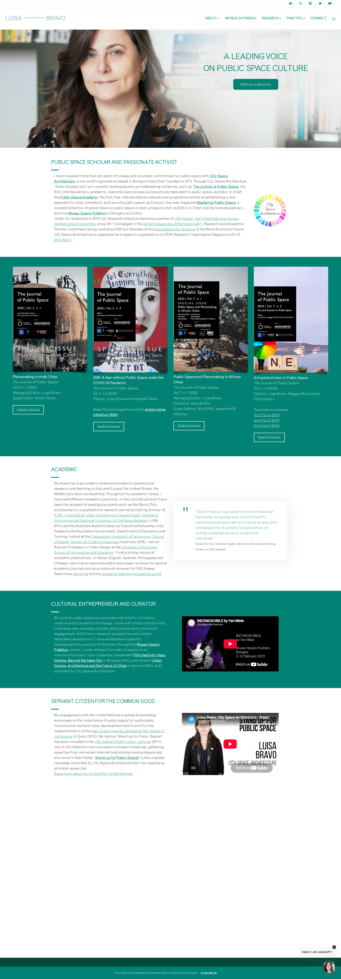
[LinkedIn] (310, 4)
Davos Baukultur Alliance (174, 229)
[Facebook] (290, 4)
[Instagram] (300, 4)
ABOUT (211, 18)
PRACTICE (294, 18)
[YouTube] (330, 4)
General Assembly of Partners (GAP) (172, 224)
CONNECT (318, 18)
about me (80, 574)
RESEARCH (270, 18)
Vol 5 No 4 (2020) (267, 415)
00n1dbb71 (62, 240)
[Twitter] (320, 4)
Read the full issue (28, 409)
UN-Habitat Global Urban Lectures (123, 742)
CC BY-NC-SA (209, 972)
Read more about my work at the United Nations (93, 774)
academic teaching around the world (131, 574)
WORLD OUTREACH (240, 18)
